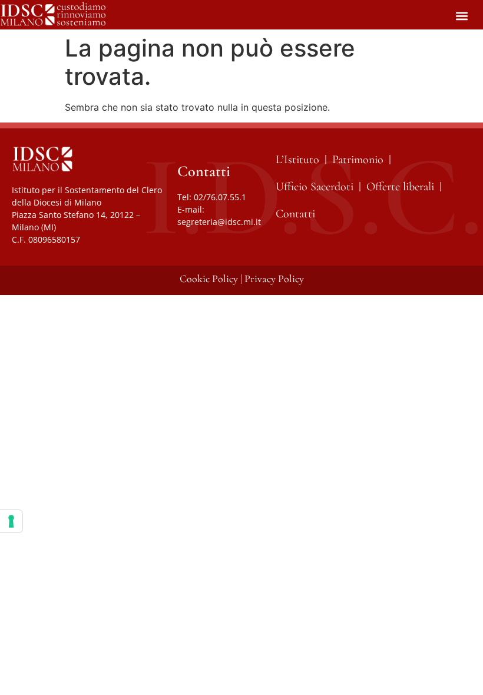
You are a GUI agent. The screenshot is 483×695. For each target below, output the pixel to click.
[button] (461, 15)
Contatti (295, 214)
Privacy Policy (274, 278)
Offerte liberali (400, 187)
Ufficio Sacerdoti (314, 187)
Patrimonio (357, 160)
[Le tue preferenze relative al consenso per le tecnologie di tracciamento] (11, 521)
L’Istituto (297, 160)
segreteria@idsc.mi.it (219, 221)
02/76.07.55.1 (220, 197)
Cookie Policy (209, 278)
